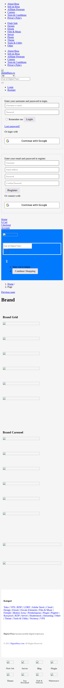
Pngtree (54, 613)
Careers (11, 12)
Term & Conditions (16, 15)
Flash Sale (12, 23)
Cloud (49, 607)
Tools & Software (39, 682)
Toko (6, 607)
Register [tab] (11, 90)
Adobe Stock (38, 607)
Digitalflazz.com (17, 643)
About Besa (13, 3)
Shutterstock (35, 615)
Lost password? (12, 126)
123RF (26, 607)
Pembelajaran (34, 613)
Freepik (7, 613)
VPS (12, 607)
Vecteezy (34, 618)
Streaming (48, 615)
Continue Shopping (25, 271)
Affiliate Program (16, 9)
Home (10, 284)
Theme (10, 40)
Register (12, 190)
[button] (6, 261)
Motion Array (19, 613)
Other (10, 45)
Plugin (10, 37)
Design (10, 26)
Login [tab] (10, 87)
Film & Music (14, 31)
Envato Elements (29, 610)
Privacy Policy (14, 18)
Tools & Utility (14, 43)
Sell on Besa (13, 6)
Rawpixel (8, 615)
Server (10, 34)
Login (29, 119)
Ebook (10, 28)
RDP (19, 607)
